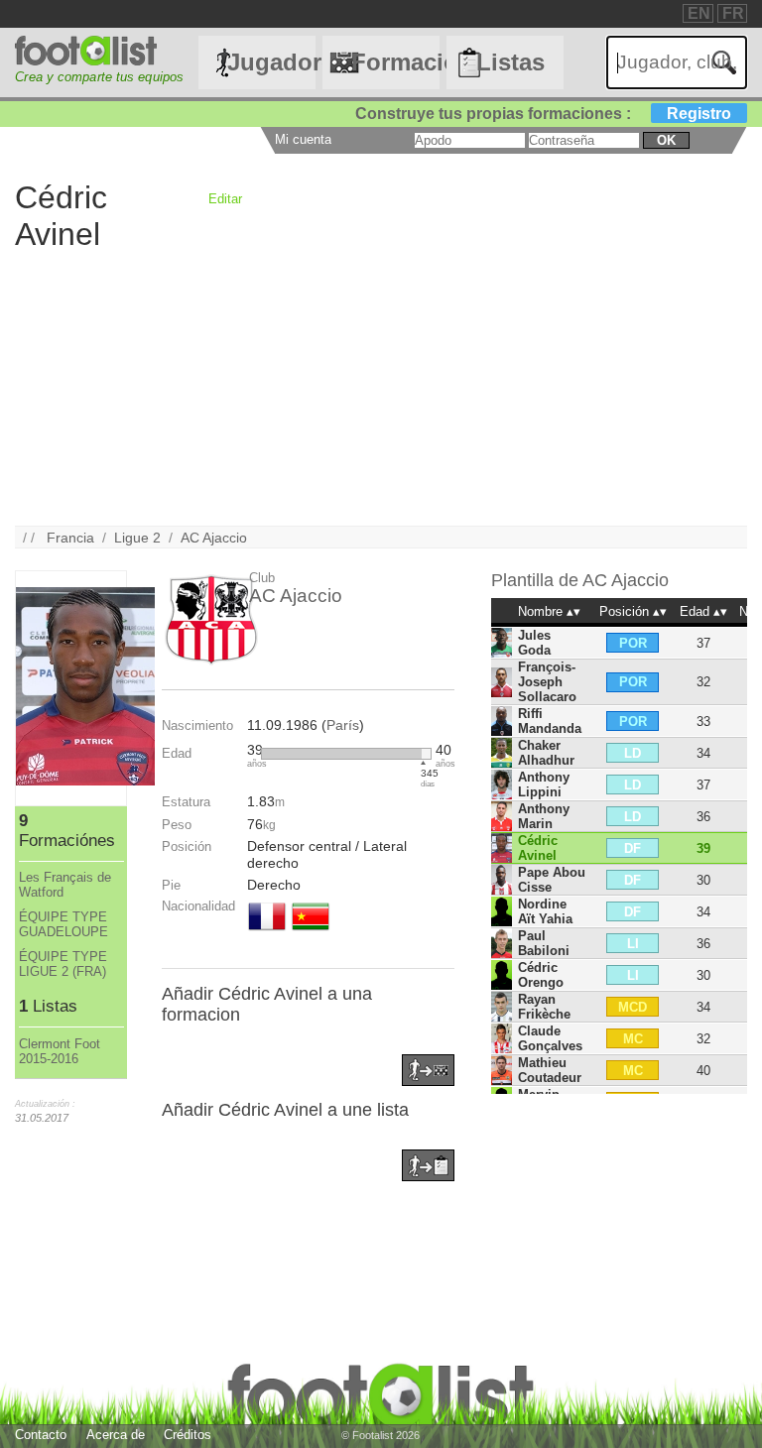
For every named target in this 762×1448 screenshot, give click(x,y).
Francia (70, 537)
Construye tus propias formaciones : (543, 113)
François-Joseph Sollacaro (547, 682)
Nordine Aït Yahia (545, 911)
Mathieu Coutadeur (549, 1070)
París (342, 725)
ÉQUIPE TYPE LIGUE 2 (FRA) (63, 964)
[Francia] (267, 932)
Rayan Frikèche (544, 1007)
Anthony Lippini (544, 784)
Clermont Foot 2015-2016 (59, 1051)
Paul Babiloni (544, 943)
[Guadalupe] (310, 932)
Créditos (187, 1434)
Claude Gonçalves (550, 1038)
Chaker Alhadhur (546, 753)
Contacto (40, 1434)
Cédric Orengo (541, 975)
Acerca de (115, 1434)
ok (666, 140)
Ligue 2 (137, 537)
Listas (510, 62)
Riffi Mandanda (549, 721)
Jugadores (271, 62)
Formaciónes (395, 62)
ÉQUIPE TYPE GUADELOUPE (63, 924)
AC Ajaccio (214, 537)
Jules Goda (534, 643)
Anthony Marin (544, 816)
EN (699, 13)
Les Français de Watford (65, 885)
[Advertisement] (380, 387)
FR (733, 13)
